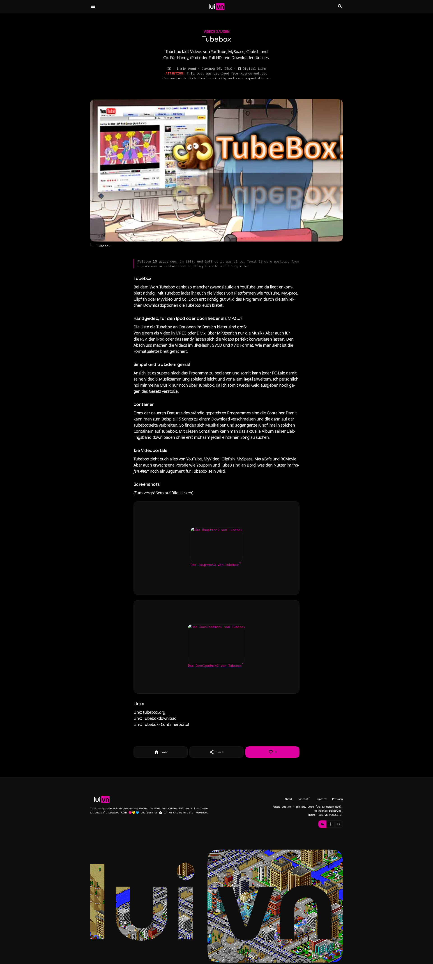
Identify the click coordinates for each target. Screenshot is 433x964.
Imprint (321, 799)
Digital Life (254, 68)
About (288, 799)
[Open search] (340, 6)
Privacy (337, 799)
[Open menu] (93, 6)
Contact (303, 799)
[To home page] (216, 6)
